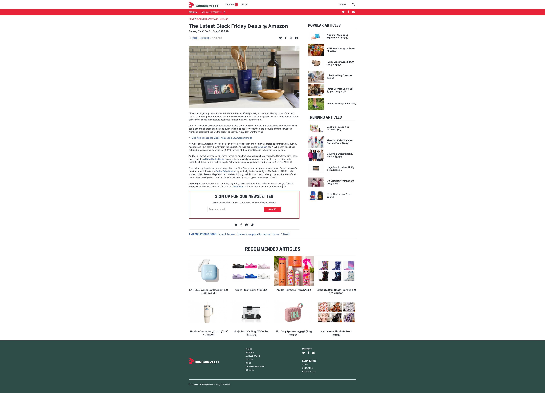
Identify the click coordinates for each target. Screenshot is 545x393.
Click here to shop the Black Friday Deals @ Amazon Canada (222, 137)
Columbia (250, 370)
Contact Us (307, 368)
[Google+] (296, 38)
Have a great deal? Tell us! (213, 12)
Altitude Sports (253, 356)
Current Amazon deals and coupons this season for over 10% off (253, 234)
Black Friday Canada (207, 19)
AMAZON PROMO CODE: (203, 234)
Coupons (229, 4)
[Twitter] (280, 38)
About (305, 364)
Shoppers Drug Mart (255, 366)
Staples (249, 359)
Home (191, 19)
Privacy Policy (309, 371)
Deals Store (238, 186)
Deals (244, 4)
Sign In (342, 4)
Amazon (224, 19)
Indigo (248, 363)
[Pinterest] (291, 38)
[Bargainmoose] (204, 4)
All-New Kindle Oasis (213, 159)
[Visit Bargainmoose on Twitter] (343, 12)
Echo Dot (262, 147)
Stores (249, 349)
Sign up (272, 209)
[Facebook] (285, 38)
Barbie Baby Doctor (225, 171)
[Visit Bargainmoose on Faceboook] (348, 12)
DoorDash (250, 352)
